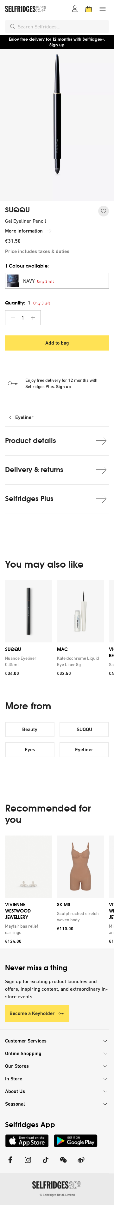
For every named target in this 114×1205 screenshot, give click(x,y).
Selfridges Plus (29, 498)
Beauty (29, 729)
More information (24, 231)
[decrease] (13, 318)
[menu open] (102, 9)
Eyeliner (24, 417)
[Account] (74, 9)
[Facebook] (10, 1164)
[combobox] (62, 26)
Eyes (30, 750)
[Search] (13, 26)
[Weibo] (81, 1164)
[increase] (33, 318)
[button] (57, 281)
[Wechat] (63, 1164)
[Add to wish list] (103, 211)
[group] (57, 630)
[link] (27, 661)
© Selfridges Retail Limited (57, 1194)
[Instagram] (28, 1164)
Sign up (57, 45)
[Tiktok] (46, 1164)
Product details (30, 440)
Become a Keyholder (32, 1013)
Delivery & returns (34, 469)
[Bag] (88, 9)
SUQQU (17, 210)
